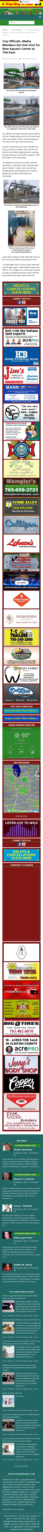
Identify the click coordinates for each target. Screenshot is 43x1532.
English (25, 2)
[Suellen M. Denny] (7, 1267)
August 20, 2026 (21, 1268)
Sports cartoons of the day (12, 1393)
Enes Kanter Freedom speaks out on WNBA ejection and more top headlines (21, 1415)
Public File (36, 1524)
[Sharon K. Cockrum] (7, 1176)
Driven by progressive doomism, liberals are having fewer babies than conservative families (21, 1439)
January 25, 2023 (11, 58)
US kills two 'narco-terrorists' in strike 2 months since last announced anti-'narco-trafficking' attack (21, 1342)
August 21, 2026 (21, 1182)
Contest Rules (24, 1524)
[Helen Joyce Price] (7, 1235)
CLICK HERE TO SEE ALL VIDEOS (13, 1509)
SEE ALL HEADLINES (21, 1466)
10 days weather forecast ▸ (21, 757)
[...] (38, 1166)
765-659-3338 (24, 1518)
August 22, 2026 (21, 1153)
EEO (6, 1527)
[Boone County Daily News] (21, 11)
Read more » (31, 1311)
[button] (39, 17)
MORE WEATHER (21, 816)
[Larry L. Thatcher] (7, 1208)
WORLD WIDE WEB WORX (22, 1529)
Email (33, 1518)
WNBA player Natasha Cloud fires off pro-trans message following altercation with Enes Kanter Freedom (19, 1367)
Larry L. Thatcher (23, 1205)
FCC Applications (16, 1527)
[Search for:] (21, 22)
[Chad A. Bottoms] (7, 1147)
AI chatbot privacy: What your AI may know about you (21, 1320)
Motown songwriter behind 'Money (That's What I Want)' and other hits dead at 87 (20, 1297)
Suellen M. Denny (23, 1264)
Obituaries (22, 1141)
